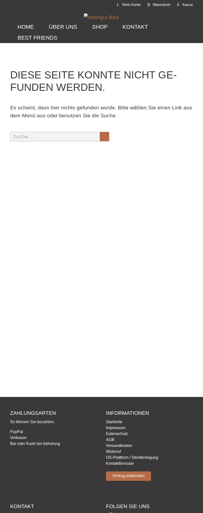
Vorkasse (18, 438)
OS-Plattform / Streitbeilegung (132, 457)
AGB (110, 440)
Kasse (187, 4)
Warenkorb (161, 4)
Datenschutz (117, 434)
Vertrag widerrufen (128, 476)
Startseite (114, 422)
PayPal (16, 432)
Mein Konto (131, 4)
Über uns (63, 27)
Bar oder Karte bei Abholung (35, 443)
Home (26, 27)
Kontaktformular (120, 463)
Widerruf (113, 451)
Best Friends (37, 38)
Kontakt (135, 27)
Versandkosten (119, 445)
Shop (100, 27)
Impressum (115, 428)
